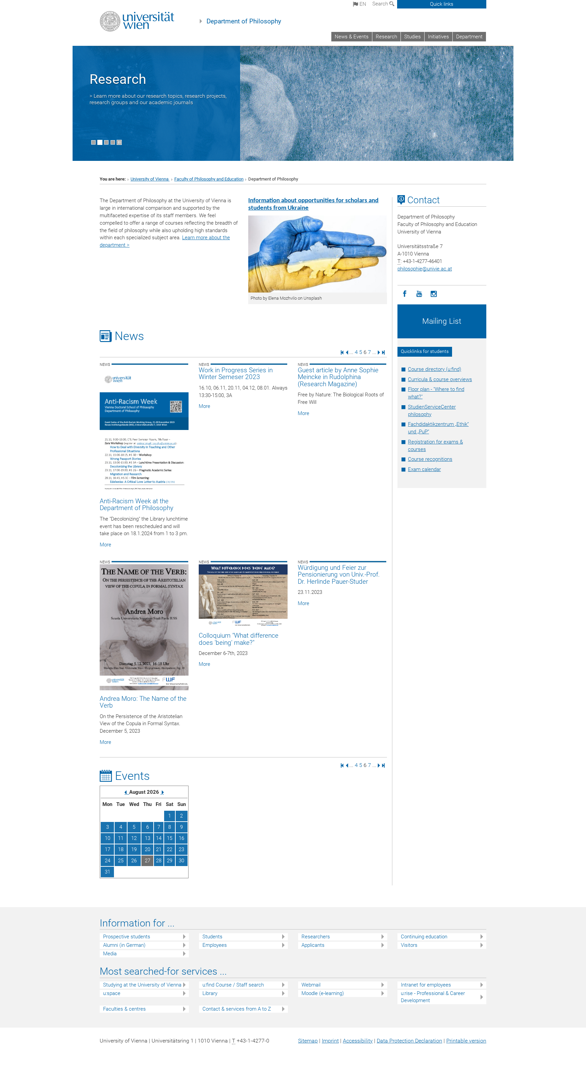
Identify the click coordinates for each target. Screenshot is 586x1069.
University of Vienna (150, 179)
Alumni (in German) (124, 945)
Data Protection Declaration (409, 1040)
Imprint (330, 1040)
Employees (214, 945)
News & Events (352, 37)
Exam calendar (424, 469)
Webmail (310, 985)
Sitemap (308, 1040)
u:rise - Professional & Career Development (433, 997)
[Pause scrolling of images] (119, 142)
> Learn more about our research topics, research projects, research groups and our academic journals (158, 99)
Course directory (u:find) (434, 369)
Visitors (409, 945)
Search (380, 4)
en (362, 4)
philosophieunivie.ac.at (424, 269)
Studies (412, 37)
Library (209, 993)
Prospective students (126, 937)
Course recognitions (430, 459)
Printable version (466, 1040)
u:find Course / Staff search (233, 985)
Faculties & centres (124, 1009)
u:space (111, 993)
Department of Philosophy (244, 21)
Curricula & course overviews (440, 379)
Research (386, 37)
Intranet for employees (426, 985)
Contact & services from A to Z (236, 1009)
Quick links (441, 4)
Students (212, 937)
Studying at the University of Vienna (142, 985)
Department (469, 37)
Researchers (315, 937)
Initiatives (438, 37)
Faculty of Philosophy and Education (208, 179)
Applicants (313, 945)
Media (110, 954)
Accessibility (358, 1040)
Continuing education (424, 937)
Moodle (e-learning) (322, 993)
